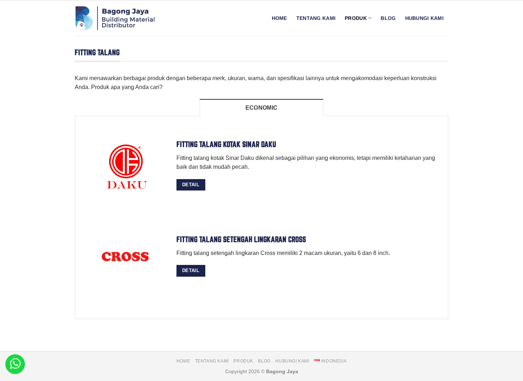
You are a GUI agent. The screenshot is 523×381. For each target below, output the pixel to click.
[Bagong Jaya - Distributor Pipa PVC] (116, 18)
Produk (356, 18)
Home (279, 18)
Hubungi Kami (424, 18)
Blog (388, 18)
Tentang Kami (316, 18)
